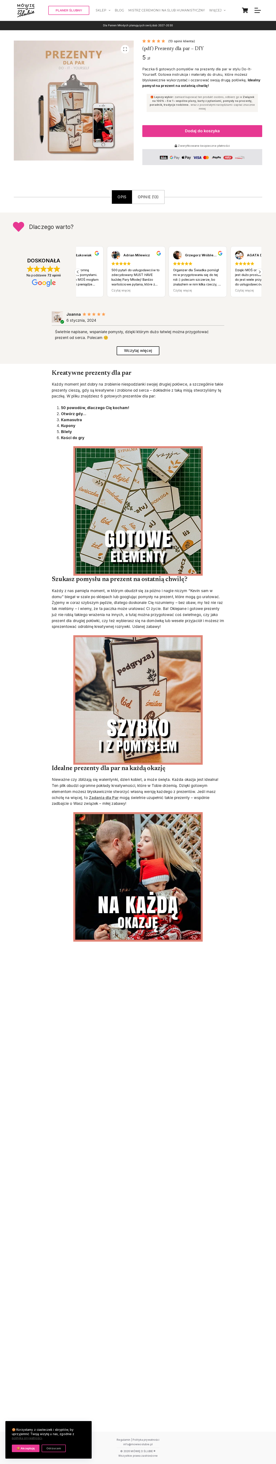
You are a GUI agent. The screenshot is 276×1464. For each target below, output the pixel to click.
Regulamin (123, 1439)
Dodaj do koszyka (202, 130)
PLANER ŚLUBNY (69, 10)
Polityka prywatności (146, 1439)
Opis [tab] (122, 197)
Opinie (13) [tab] (148, 197)
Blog (119, 10)
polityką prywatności (27, 1438)
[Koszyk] (245, 10)
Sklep (101, 10)
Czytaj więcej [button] (91, 290)
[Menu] (257, 10)
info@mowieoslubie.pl (138, 1444)
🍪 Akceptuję (26, 1448)
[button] (259, 272)
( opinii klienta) (181, 41)
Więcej (215, 10)
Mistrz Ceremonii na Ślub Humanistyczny (166, 10)
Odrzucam (53, 1448)
